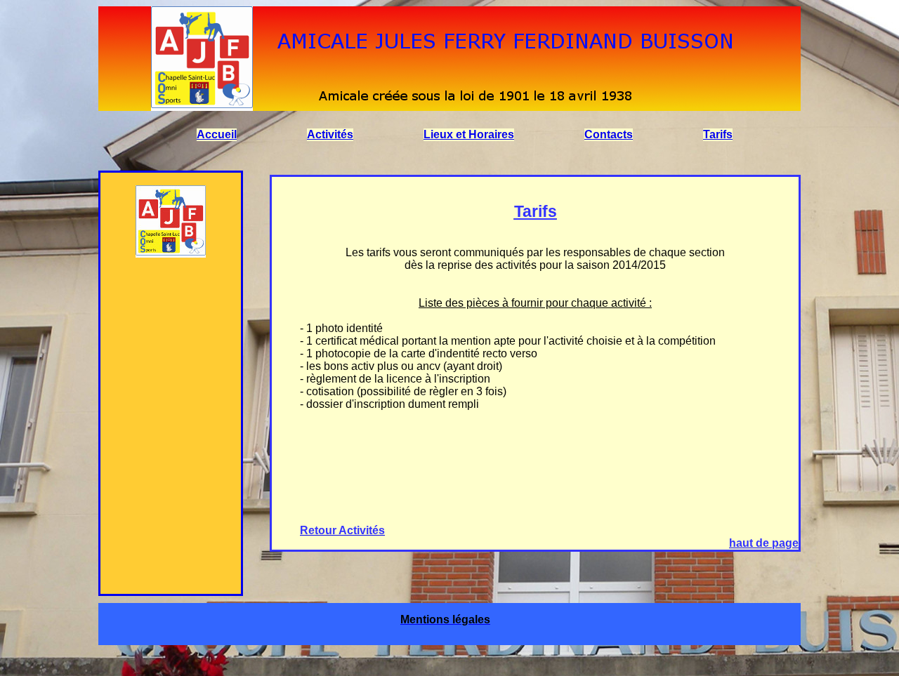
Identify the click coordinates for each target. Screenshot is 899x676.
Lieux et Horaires (469, 134)
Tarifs (718, 134)
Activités (330, 134)
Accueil (217, 134)
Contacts (608, 134)
